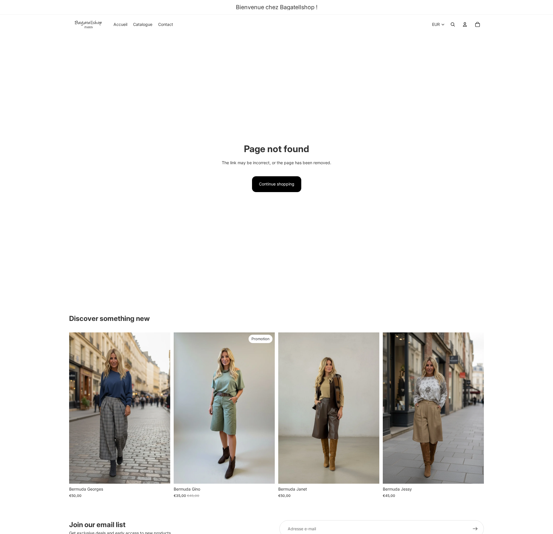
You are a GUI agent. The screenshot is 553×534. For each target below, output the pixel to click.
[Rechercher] (452, 24)
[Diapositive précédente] (77, 408)
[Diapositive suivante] (161, 408)
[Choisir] (370, 475)
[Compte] (465, 24)
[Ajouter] (161, 475)
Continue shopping (276, 183)
